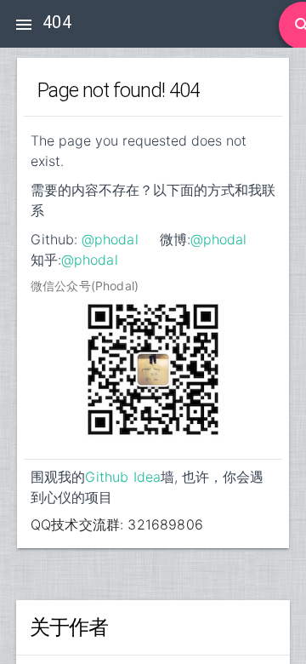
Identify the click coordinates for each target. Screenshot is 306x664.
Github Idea (123, 476)
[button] (23, 23)
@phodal (110, 239)
